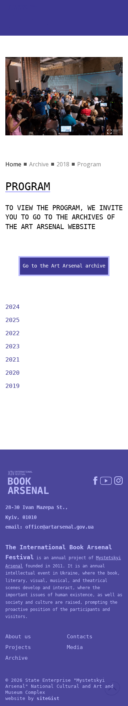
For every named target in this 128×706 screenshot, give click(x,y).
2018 (63, 164)
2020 (12, 372)
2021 (12, 359)
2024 (12, 306)
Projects (18, 647)
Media (75, 647)
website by (32, 698)
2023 (12, 346)
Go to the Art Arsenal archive (64, 266)
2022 (12, 333)
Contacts (79, 636)
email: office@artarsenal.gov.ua (49, 527)
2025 (12, 319)
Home (13, 164)
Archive (39, 164)
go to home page (32, 17)
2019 (12, 385)
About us (18, 636)
